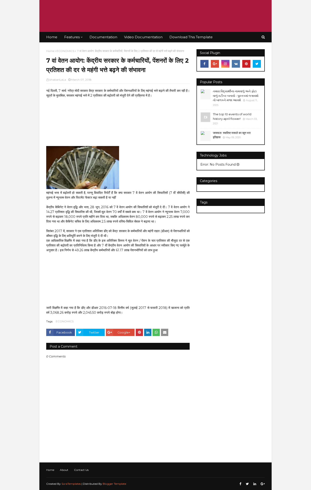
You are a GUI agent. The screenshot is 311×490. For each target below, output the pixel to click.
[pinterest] (246, 64)
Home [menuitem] (51, 37)
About (64, 470)
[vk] (236, 64)
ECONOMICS (65, 51)
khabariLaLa (57, 79)
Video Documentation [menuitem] (143, 37)
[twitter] (257, 64)
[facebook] (204, 64)
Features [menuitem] (72, 37)
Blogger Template (114, 483)
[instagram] (225, 64)
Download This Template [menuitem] (191, 37)
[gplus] (215, 64)
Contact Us (81, 470)
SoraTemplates (71, 483)
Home (50, 51)
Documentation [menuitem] (103, 37)
